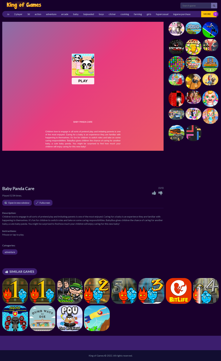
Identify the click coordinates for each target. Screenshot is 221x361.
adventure (10, 252)
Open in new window (18, 202)
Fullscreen (45, 202)
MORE (207, 13)
